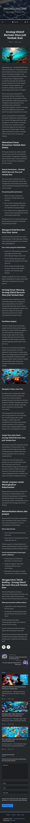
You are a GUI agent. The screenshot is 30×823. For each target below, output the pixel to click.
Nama (5, 783)
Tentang (14, 814)
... (5, 695)
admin (11, 42)
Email (4, 788)
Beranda (8, 814)
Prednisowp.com (15, 8)
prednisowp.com (7, 67)
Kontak (18, 814)
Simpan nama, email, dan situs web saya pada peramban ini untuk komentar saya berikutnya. (14, 799)
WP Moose (12, 820)
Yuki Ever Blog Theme (19, 818)
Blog (23, 814)
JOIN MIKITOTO (10, 243)
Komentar (6, 765)
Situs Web (5, 792)
